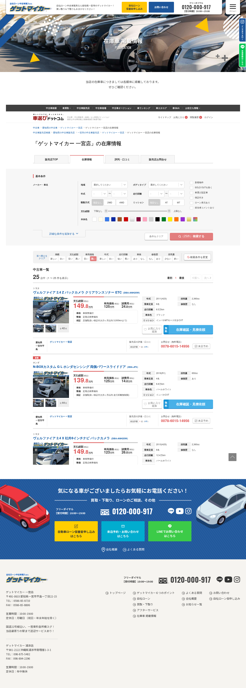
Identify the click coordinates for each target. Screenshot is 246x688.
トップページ (117, 593)
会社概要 (111, 549)
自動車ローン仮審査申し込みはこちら (76, 533)
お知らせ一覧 (194, 604)
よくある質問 (135, 549)
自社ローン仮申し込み (226, 598)
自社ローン (143, 598)
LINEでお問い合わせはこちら (170, 533)
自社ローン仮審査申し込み (134, 7)
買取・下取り (145, 604)
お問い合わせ (161, 7)
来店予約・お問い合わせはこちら (123, 533)
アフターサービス (147, 610)
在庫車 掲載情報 (146, 616)
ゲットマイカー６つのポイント (156, 593)
